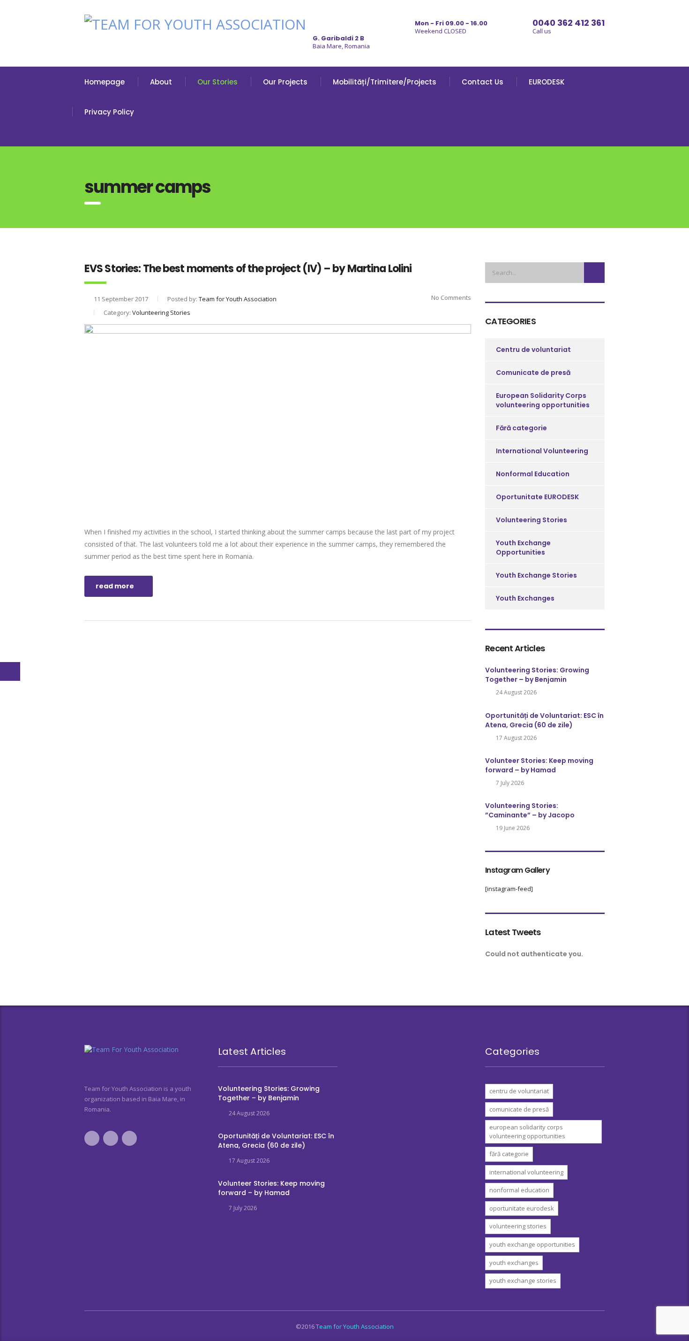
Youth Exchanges (525, 598)
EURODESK (546, 82)
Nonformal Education (532, 474)
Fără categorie (521, 428)
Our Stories (217, 82)
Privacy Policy (109, 112)
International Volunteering (542, 451)
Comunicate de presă (533, 372)
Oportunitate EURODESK (537, 497)
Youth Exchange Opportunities (523, 547)
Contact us (482, 82)
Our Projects (285, 82)
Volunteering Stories (531, 520)
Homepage (104, 82)
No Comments (450, 297)
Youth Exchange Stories (536, 575)
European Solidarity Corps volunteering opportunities (543, 400)
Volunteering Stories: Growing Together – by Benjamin (537, 674)
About (161, 82)
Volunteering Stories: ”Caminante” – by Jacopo (530, 810)
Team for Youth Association (355, 1326)
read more (115, 586)
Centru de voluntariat (533, 349)
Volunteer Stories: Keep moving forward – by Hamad (539, 765)
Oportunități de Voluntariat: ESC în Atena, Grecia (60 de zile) (544, 720)
